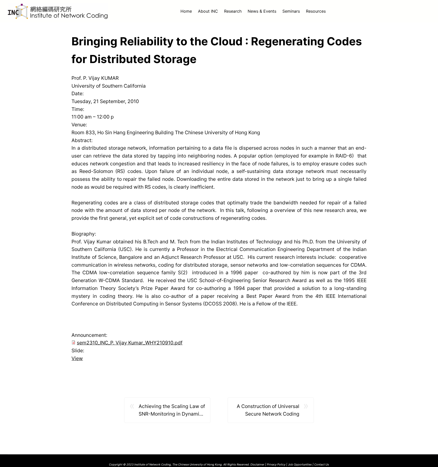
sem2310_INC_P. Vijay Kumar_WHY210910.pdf (129, 343)
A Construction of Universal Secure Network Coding (268, 410)
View (77, 358)
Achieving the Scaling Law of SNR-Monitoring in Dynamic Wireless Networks (172, 410)
